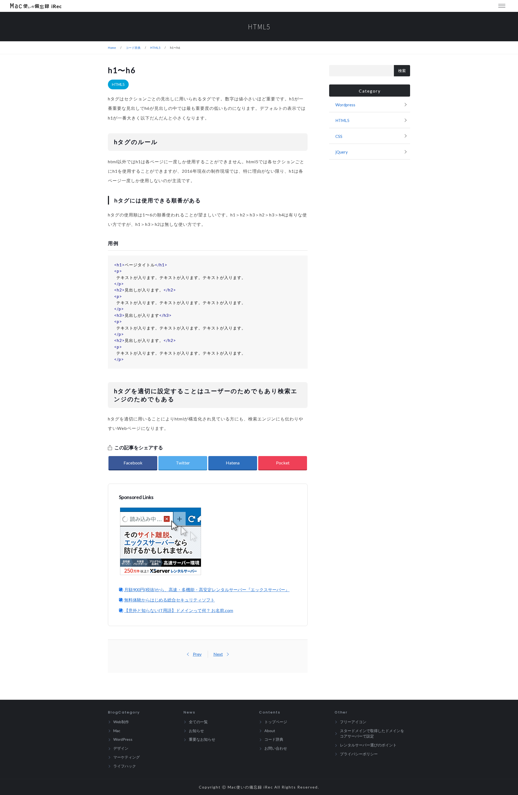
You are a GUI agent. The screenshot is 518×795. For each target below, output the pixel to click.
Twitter (183, 462)
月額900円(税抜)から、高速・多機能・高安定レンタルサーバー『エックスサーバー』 (206, 589)
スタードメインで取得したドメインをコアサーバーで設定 (372, 733)
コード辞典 (133, 47)
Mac (116, 730)
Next (218, 654)
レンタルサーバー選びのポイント (368, 745)
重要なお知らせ (202, 739)
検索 (402, 71)
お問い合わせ (275, 748)
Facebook (133, 462)
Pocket (282, 462)
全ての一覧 (198, 721)
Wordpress (345, 104)
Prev (197, 654)
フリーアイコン (353, 721)
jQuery (341, 152)
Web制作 (121, 721)
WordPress (122, 739)
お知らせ (196, 730)
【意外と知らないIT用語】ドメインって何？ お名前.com (178, 610)
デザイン (120, 748)
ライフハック (124, 766)
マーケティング (126, 757)
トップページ (275, 721)
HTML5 (155, 47)
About (269, 730)
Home (112, 47)
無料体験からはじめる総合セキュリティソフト (169, 599)
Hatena (233, 462)
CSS (338, 136)
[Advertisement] (254, 541)
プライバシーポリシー (359, 754)
